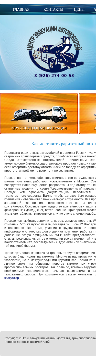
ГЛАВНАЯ (21, 9)
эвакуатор (11, 278)
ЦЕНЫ (79, 9)
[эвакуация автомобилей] (54, 51)
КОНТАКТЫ (53, 9)
